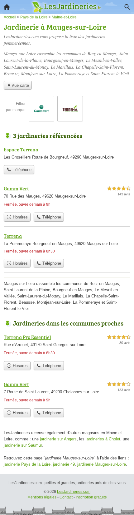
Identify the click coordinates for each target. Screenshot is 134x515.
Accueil (7, 7)
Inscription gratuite (91, 497)
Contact (66, 497)
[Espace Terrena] (67, 153)
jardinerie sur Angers (58, 439)
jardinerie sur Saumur (23, 445)
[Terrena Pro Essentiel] (67, 345)
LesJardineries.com (73, 491)
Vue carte (20, 85)
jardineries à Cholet (103, 439)
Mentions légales (41, 497)
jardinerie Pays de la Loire (27, 464)
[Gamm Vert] (67, 197)
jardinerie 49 (64, 464)
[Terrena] (67, 244)
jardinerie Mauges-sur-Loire (101, 464)
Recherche (127, 7)
